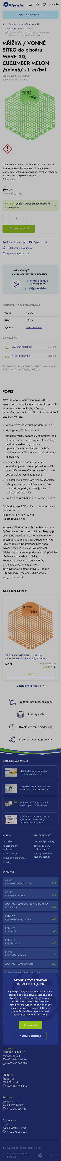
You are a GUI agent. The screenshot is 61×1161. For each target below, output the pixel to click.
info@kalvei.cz (32, 369)
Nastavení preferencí (30, 1035)
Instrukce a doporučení (14, 857)
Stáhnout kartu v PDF (18, 253)
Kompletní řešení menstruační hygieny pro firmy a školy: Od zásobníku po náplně (34, 819)
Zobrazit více (9, 179)
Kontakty (7, 862)
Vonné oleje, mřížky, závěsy (18, 28)
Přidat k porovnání (16, 242)
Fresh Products (20, 79)
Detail (30, 674)
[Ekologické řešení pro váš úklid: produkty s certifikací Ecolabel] (11, 788)
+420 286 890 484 (17, 1086)
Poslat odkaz (40, 242)
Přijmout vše (30, 1025)
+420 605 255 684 (17, 1131)
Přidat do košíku (21, 228)
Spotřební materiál (30, 24)
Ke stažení (8, 841)
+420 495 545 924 (17, 1063)
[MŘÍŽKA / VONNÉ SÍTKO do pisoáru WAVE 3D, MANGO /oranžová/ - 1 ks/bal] (30, 625)
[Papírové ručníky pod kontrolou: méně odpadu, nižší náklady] (11, 803)
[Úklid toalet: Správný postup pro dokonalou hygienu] (11, 772)
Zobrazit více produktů (29, 685)
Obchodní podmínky (44, 841)
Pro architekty (10, 853)
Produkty (13, 24)
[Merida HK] (13, 4)
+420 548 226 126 (16, 1108)
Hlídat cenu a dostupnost (20, 248)
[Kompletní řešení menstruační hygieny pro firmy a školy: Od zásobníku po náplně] (11, 819)
